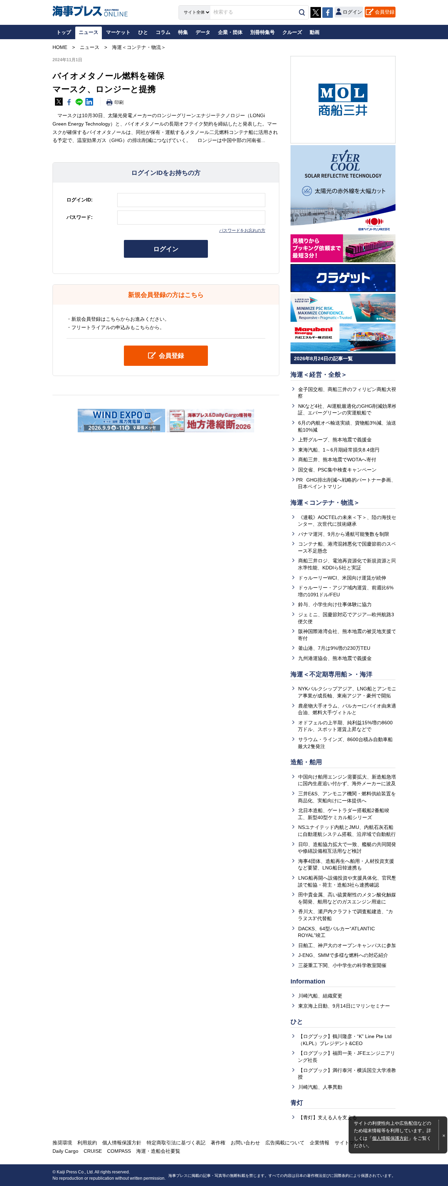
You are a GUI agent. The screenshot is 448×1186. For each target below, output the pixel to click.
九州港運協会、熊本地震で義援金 (335, 658)
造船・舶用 (306, 762)
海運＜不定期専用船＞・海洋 (331, 674)
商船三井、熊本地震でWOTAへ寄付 (337, 459)
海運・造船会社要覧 (158, 1151)
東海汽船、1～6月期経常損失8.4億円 (338, 450)
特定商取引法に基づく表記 (176, 1142)
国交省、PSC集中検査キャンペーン (337, 470)
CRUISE (93, 1151)
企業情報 (319, 1142)
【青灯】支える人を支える (327, 1117)
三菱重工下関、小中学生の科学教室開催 (342, 965)
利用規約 (87, 1142)
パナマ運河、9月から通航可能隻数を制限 (343, 534)
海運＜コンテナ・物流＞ (325, 502)
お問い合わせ (245, 1142)
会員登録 (384, 12)
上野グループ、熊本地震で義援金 (335, 439)
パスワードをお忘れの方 (242, 230)
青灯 (296, 1102)
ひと (296, 1021)
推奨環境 (62, 1142)
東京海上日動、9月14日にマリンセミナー (344, 1006)
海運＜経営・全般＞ (318, 374)
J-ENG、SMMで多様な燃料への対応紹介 (343, 955)
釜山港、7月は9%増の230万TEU (334, 648)
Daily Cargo (65, 1151)
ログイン (165, 249)
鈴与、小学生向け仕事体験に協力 (335, 604)
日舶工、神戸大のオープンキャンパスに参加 (347, 945)
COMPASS (119, 1151)
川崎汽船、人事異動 (320, 1087)
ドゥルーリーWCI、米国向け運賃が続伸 (342, 578)
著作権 (218, 1142)
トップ (63, 32)
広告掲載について (284, 1142)
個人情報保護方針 (390, 1138)
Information (307, 981)
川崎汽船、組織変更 (320, 996)
